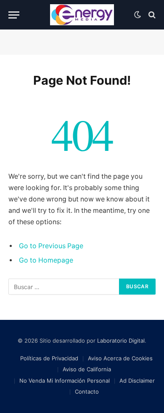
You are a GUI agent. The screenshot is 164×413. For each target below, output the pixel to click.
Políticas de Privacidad (49, 358)
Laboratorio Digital (121, 340)
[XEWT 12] (82, 15)
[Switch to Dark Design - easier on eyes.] (137, 15)
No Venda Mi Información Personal (64, 380)
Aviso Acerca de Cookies (120, 358)
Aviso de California (87, 369)
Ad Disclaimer (137, 380)
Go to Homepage (46, 260)
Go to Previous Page (51, 246)
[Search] (151, 14)
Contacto (87, 391)
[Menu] (13, 14)
